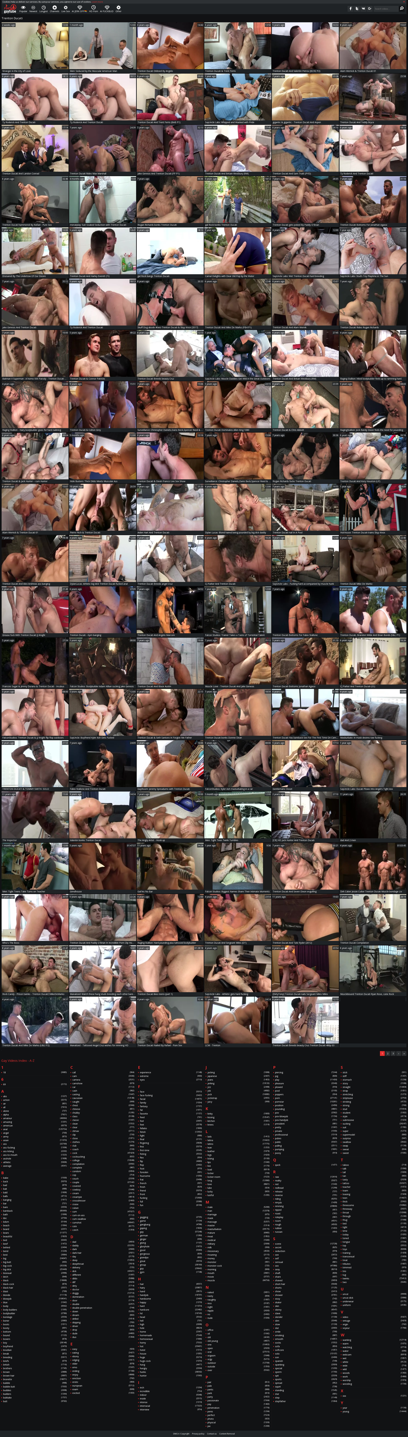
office (238, 1329)
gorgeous (171, 1253)
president (306, 1123)
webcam (374, 1354)
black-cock (35, 1284)
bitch (35, 1276)
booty (35, 1327)
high (171, 1324)
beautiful (35, 1236)
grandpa (171, 1257)
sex (306, 1265)
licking (238, 1158)
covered (103, 1185)
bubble (35, 1382)
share (306, 1276)
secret (306, 1247)
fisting (171, 1153)
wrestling (374, 1383)
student (374, 1112)
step (306, 1397)
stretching (374, 1094)
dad (103, 1241)
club (103, 1145)
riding (306, 1198)
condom (103, 1171)
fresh (171, 1186)
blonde (35, 1295)
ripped (306, 1209)
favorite (171, 1113)
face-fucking (171, 1095)
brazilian (35, 1349)
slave (306, 1313)
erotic (103, 1381)
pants (238, 1389)
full (171, 1201)
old (238, 1337)
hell (171, 1320)
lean (238, 1147)
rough (306, 1224)
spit (306, 1375)
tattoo (374, 1183)
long (238, 1180)
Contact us (212, 1433)
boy (35, 1342)
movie (238, 1276)
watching (374, 1347)
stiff (374, 1076)
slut (306, 1327)
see (306, 1254)
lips (238, 1162)
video (374, 1317)
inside (171, 1398)
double (103, 1304)
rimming (306, 1206)
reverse (306, 1195)
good (171, 1250)
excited (103, 1392)
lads (238, 1136)
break (35, 1353)
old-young (238, 1340)
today (374, 1234)
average (35, 1165)
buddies (35, 1390)
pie (238, 1426)
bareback (35, 1210)
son (306, 1357)
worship (374, 1380)
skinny (306, 1309)
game (171, 1220)
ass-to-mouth (35, 1154)
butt (35, 1401)
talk (374, 1168)
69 (35, 1084)
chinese (103, 1109)
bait (35, 1188)
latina (238, 1140)
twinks (374, 1278)
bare (35, 1207)
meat (238, 1236)
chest (103, 1105)
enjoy (103, 1374)
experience (171, 1072)
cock (103, 1152)
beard (35, 1229)
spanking (306, 1364)
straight (374, 1087)
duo (103, 1337)
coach (103, 1149)
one (238, 1344)
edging (103, 1360)
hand (171, 1291)
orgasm (238, 1355)
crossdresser (103, 1200)
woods (374, 1372)
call (103, 1072)
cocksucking (103, 1156)
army (35, 1136)
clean (103, 1123)
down (103, 1311)
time (374, 1230)
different (103, 1274)
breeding (35, 1357)
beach (35, 1225)
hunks (171, 1371)
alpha (35, 1114)
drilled (103, 1318)
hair (171, 1284)
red (306, 1184)
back (35, 1181)
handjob (171, 1295)
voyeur (374, 1327)
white (374, 1361)
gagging (171, 1217)
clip (103, 1134)
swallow (374, 1141)
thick (374, 1201)
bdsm (35, 1221)
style (374, 1116)
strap (374, 1090)
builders (35, 1393)
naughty (238, 1299)
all (35, 1107)
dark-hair (103, 1252)
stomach (374, 1079)
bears (35, 1232)
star (306, 1393)
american (35, 1125)
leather (238, 1151)
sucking (374, 1123)
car (103, 1087)
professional (306, 1134)
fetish (171, 1131)
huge (171, 1357)
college (103, 1160)
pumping (306, 1149)
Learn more (97, 1)
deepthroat (103, 1263)
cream (103, 1193)
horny (171, 1342)
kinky (238, 1113)
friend (171, 1190)
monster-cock (238, 1265)
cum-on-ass (103, 1215)
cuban (103, 1207)
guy (171, 1268)
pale (238, 1385)
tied (374, 1223)
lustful (238, 1195)
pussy (306, 1152)
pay (238, 1404)
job (238, 1090)
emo (103, 1367)
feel (171, 1120)
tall (374, 1172)
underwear (374, 1301)
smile (306, 1331)
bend (35, 1251)
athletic (35, 1162)
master (238, 1225)
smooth (306, 1338)
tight (374, 1227)
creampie (103, 1196)
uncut (374, 1294)
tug (374, 1274)
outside (238, 1366)
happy (171, 1302)
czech (103, 1229)
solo (306, 1353)
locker (238, 1173)
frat (171, 1179)
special (306, 1368)
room (306, 1220)
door (103, 1300)
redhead (306, 1187)
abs (35, 1096)
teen (374, 1197)
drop (103, 1329)
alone (35, 1110)
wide (374, 1365)
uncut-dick (374, 1297)
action (35, 1099)
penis (238, 1411)
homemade (171, 1335)
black (35, 1280)
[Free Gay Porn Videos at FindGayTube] (10, 9)
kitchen (238, 1120)
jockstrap (238, 1098)
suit (374, 1127)
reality (306, 1180)
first (171, 1146)
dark (103, 1249)
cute (103, 1226)
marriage (238, 1214)
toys (374, 1249)
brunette (35, 1379)
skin (306, 1306)
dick (103, 1271)
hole (171, 1327)
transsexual (374, 1256)
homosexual (171, 1338)
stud (374, 1109)
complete (103, 1167)
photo (238, 1418)
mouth (238, 1273)
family (171, 1102)
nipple (238, 1310)
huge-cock (171, 1360)
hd (171, 1313)
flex (171, 1157)
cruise (103, 1204)
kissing (238, 1117)
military (238, 1243)
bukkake (35, 1397)
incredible (171, 1391)
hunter (171, 1375)
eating (103, 1352)
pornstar (306, 1101)
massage (238, 1221)
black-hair (35, 1287)
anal (35, 1129)
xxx (374, 1395)
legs (238, 1154)
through (374, 1216)
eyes (171, 1079)
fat (171, 1109)
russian (306, 1231)
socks (306, 1342)
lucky (238, 1191)
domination (103, 1296)
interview (171, 1409)
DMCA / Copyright (181, 1433)
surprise (374, 1138)
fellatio (171, 1128)
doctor (103, 1289)
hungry (171, 1368)
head (171, 1317)
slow (306, 1324)
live (238, 1165)
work (374, 1376)
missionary (238, 1251)
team (374, 1190)
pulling (306, 1145)
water (374, 1350)
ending (103, 1370)
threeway (374, 1208)
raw (306, 1176)
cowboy (103, 1189)
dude (103, 1333)
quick (306, 1164)
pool (306, 1090)
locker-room (238, 1176)
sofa (306, 1346)
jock (238, 1094)
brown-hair (35, 1375)
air (35, 1103)
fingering (171, 1142)
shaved (306, 1280)
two (374, 1282)
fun (171, 1205)
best (35, 1254)
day (103, 1256)
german (171, 1235)
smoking (306, 1335)
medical (238, 1240)
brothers (35, 1368)
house (171, 1353)
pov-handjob (306, 1120)
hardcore (171, 1309)
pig (306, 1076)
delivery (103, 1267)
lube (238, 1187)
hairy (171, 1287)
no (238, 1314)
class (103, 1116)
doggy (103, 1293)
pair (238, 1382)
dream (103, 1315)
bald (35, 1192)
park (238, 1393)
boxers (35, 1338)
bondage (35, 1317)
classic (103, 1120)
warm (374, 1343)
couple (103, 1182)
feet (171, 1124)
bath (35, 1214)
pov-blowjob (306, 1116)
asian (35, 1140)
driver (103, 1326)
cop (103, 1174)
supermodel (374, 1134)
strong (374, 1105)
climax (103, 1130)
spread (306, 1382)
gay (171, 1231)
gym (171, 1272)
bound (35, 1335)
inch (171, 1387)
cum (103, 1211)
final (171, 1139)
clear (103, 1127)
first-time (171, 1150)
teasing (374, 1194)
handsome (171, 1298)
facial (171, 1098)
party (238, 1396)
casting (103, 1094)
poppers (306, 1094)
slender (306, 1317)
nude (238, 1317)
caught (103, 1101)
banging (35, 1199)
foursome (171, 1175)
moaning (238, 1254)
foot (171, 1168)
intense (171, 1402)
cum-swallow (103, 1218)
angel (35, 1132)
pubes (306, 1138)
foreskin (171, 1172)
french (171, 1183)
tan (374, 1175)
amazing (35, 1121)
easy (103, 1349)
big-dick (35, 1269)
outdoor (238, 1362)
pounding (306, 1109)
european (103, 1385)
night (238, 1306)
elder (103, 1363)
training (374, 1252)
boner (35, 1320)
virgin (374, 1324)
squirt (306, 1386)
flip (171, 1161)
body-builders (35, 1309)
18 (35, 1072)
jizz (238, 1087)
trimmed (374, 1267)
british (35, 1364)
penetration (238, 1407)
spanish (306, 1360)
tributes (374, 1263)
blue (35, 1302)
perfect (238, 1415)
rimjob (306, 1202)
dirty (103, 1285)
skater (306, 1302)
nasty (238, 1295)
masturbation (238, 1229)
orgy (238, 1359)
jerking (238, 1083)
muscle (238, 1280)
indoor (171, 1394)
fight (171, 1135)
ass (35, 1143)
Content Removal (227, 1433)
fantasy (171, 1106)
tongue (374, 1241)
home (171, 1331)
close (103, 1138)
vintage (374, 1320)
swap (374, 1145)
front (171, 1194)
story (374, 1083)
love (238, 1184)
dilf (103, 1282)
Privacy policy (198, 1433)
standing (306, 1390)
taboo (374, 1164)
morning (238, 1269)
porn (306, 1098)
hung (171, 1364)
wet (374, 1358)
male (238, 1207)
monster (238, 1262)
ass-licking (35, 1151)
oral (238, 1351)
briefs (35, 1360)
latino (238, 1143)
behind (35, 1247)
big (35, 1258)
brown (35, 1371)
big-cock (35, 1265)
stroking (374, 1101)
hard (171, 1306)
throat (374, 1212)
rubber (306, 1228)
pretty (306, 1127)
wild (374, 1369)
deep (103, 1260)
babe (35, 1177)
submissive (374, 1120)
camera (103, 1079)
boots (35, 1324)
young (374, 1411)
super (374, 1130)
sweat (374, 1149)
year (374, 1407)
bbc (35, 1218)
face (171, 1091)
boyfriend (35, 1346)
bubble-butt (35, 1386)
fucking (171, 1197)
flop (171, 1164)
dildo (103, 1278)
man (238, 1210)
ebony (103, 1356)
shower (306, 1295)
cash (103, 1090)
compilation (103, 1163)
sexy (306, 1269)
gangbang (171, 1224)
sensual (306, 1262)
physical (238, 1422)
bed (35, 1240)
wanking (374, 1339)
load (238, 1169)
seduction (306, 1251)
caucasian (103, 1098)
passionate (238, 1400)
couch (103, 1178)
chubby (103, 1112)
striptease (374, 1098)
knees (238, 1124)
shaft (306, 1273)
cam (103, 1076)
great (171, 1261)
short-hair (306, 1284)
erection (103, 1378)
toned (374, 1238)
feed (171, 1117)
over (238, 1370)
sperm (306, 1371)
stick (374, 1072)
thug (374, 1219)
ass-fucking (35, 1147)
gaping (171, 1228)
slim (306, 1320)
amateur (35, 1118)
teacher (374, 1186)
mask (238, 1218)
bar (35, 1203)
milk (238, 1247)
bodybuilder (35, 1313)
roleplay (306, 1217)
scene (306, 1243)
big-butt (35, 1262)
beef (35, 1243)
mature (238, 1232)
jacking (238, 1072)
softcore (306, 1349)
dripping (103, 1322)
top (374, 1245)
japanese (238, 1076)
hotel (171, 1349)
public (306, 1141)
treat (374, 1260)
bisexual (35, 1273)
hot (171, 1346)
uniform (374, 1305)
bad (35, 1185)
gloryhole (171, 1246)
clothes (103, 1141)
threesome (374, 1205)
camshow (103, 1083)
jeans (238, 1079)
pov (306, 1112)
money (238, 1258)
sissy (306, 1298)
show (306, 1291)
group (171, 1264)
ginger (171, 1239)
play (306, 1079)
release (306, 1191)
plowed (306, 1087)
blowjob (35, 1298)
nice (238, 1303)
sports (306, 1379)
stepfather (306, 1401)
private (306, 1130)
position (306, 1105)
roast (306, 1213)
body (35, 1306)
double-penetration (103, 1307)
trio (374, 1271)
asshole (35, 1158)
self (306, 1258)
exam (103, 1389)
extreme (171, 1076)
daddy (103, 1245)
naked (238, 1292)
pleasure (306, 1083)
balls (35, 1196)
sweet (374, 1152)
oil (238, 1333)
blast (35, 1291)
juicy (238, 1101)
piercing (306, 1072)
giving (171, 1242)
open (238, 1348)
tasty (374, 1179)
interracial (171, 1405)
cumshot (103, 1222)
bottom (35, 1331)
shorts (306, 1287)
